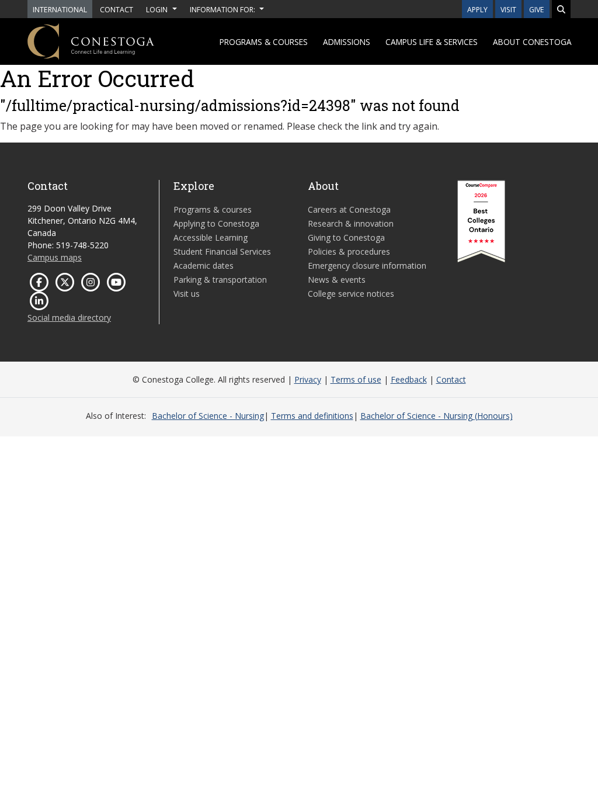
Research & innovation (351, 223)
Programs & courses (264, 41)
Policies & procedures (349, 251)
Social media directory (69, 317)
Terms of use (356, 379)
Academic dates (203, 265)
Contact (451, 379)
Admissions (346, 41)
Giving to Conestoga (346, 237)
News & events (337, 279)
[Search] (561, 9)
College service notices (351, 293)
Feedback (409, 379)
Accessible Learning (210, 237)
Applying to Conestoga (216, 223)
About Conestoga (532, 41)
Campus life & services (431, 41)
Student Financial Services (222, 251)
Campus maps (54, 257)
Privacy (307, 379)
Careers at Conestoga (349, 209)
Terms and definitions (312, 415)
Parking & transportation (220, 279)
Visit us (186, 293)
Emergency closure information (367, 265)
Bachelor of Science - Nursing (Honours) (436, 415)
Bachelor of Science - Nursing (208, 415)
